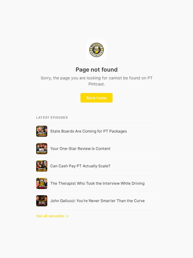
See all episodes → (52, 216)
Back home (96, 97)
